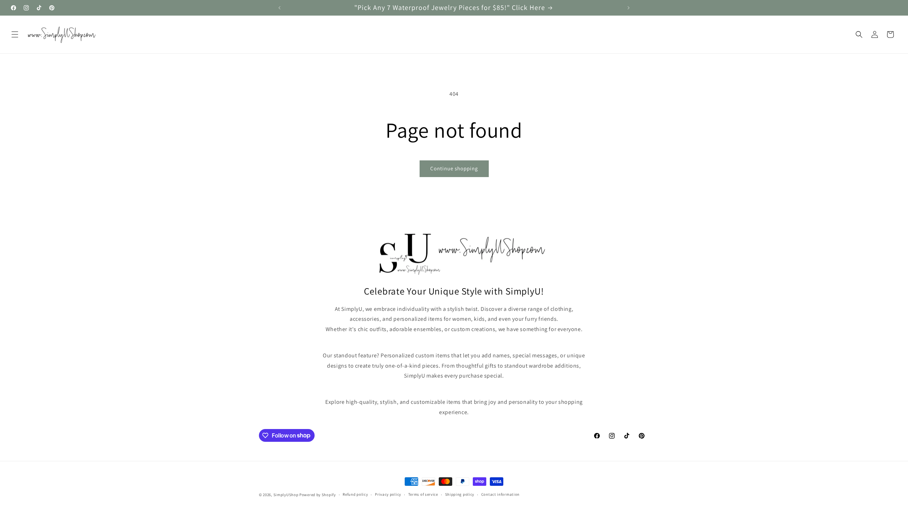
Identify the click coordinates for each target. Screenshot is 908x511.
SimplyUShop (286, 494)
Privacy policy (388, 494)
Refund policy (355, 494)
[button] (15, 34)
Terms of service (423, 494)
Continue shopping (454, 168)
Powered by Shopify (317, 494)
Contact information (500, 494)
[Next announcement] (628, 8)
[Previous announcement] (279, 8)
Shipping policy (460, 494)
